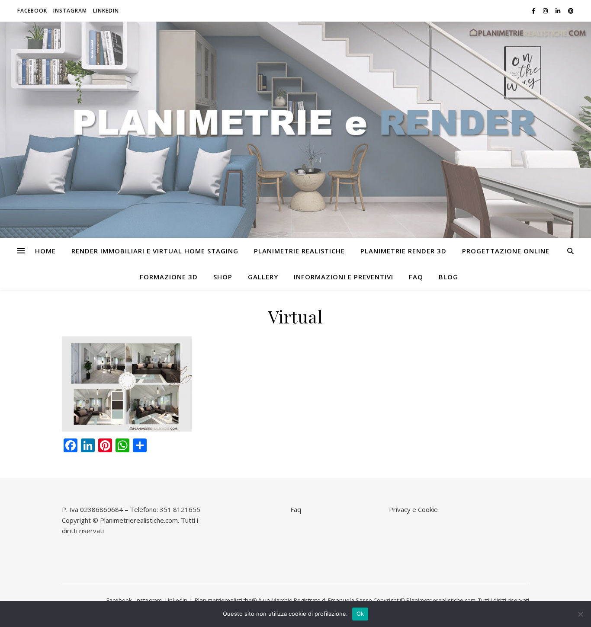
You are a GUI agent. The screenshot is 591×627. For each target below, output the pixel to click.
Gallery (263, 276)
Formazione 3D (169, 276)
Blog (448, 276)
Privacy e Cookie (413, 509)
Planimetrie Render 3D (403, 250)
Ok (360, 613)
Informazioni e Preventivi (343, 276)
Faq (416, 276)
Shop (222, 276)
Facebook (32, 10)
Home (45, 250)
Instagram (70, 10)
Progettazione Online (505, 250)
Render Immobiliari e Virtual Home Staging (154, 250)
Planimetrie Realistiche (299, 250)
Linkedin (106, 10)
